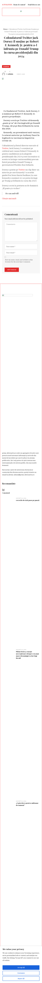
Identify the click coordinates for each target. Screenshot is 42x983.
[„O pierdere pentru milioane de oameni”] (8, 875)
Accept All (21, 967)
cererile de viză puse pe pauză (27, 500)
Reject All (21, 979)
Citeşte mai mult (9, 198)
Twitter (5, 148)
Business (6, 66)
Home (5, 29)
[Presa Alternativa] (21, 11)
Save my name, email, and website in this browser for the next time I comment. (19, 261)
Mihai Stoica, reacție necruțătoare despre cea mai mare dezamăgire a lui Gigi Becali (27, 655)
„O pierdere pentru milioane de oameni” (27, 804)
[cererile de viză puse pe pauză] (8, 572)
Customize (21, 973)
